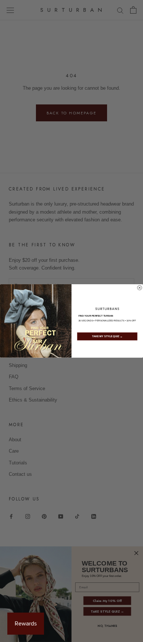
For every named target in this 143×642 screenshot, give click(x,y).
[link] (107, 309)
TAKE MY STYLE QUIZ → (107, 336)
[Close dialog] (139, 287)
